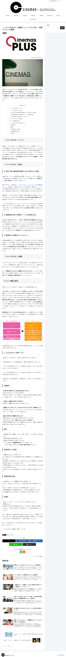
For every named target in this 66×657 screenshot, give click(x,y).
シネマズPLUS (11, 534)
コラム (5, 534)
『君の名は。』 (14, 184)
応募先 (12, 133)
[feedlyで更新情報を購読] (21, 552)
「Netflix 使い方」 (17, 187)
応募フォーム (7, 454)
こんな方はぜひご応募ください (18, 123)
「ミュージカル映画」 (8, 203)
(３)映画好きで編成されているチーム (19, 116)
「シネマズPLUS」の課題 (16, 118)
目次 (21, 105)
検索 (48, 25)
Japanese (53, 0)
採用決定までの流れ (15, 129)
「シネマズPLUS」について (16, 108)
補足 (12, 127)
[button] (29, 544)
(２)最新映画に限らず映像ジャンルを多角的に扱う (22, 114)
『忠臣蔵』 (10, 187)
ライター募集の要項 (14, 120)
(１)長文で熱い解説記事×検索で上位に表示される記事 (23, 112)
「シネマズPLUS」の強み (16, 110)
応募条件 (13, 125)
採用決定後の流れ (15, 131)
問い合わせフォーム (27, 514)
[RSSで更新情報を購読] (24, 552)
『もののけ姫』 (34, 222)
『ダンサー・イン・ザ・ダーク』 (20, 222)
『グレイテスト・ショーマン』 (26, 184)
